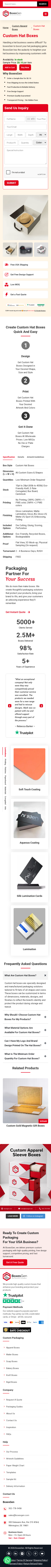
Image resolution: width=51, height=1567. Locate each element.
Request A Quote (14, 1396)
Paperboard (5, 776)
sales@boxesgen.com (18, 1512)
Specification (9, 457)
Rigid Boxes (11, 1379)
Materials (5, 787)
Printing (5, 758)
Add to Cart (10, 67)
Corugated (5, 797)
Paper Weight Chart (15, 1462)
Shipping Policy (40, 1557)
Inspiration (11, 1424)
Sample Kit (11, 1476)
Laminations (5, 749)
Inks (5, 804)
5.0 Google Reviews (40, 310)
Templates (11, 1469)
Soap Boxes (11, 1358)
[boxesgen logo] (15, 1277)
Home (5, 27)
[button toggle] (7, 1560)
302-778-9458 (15, 1505)
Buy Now (25, 67)
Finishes (5, 766)
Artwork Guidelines (35, 457)
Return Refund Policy (33, 1560)
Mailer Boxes (12, 1351)
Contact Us (11, 1417)
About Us (10, 1410)
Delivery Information (15, 1483)
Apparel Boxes (13, 1344)
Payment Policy (15, 1560)
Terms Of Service (24, 1557)
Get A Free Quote (15, 1259)
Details (21, 457)
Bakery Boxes (12, 1365)
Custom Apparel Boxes (19, 28)
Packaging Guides (14, 1403)
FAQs (8, 1431)
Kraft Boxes (11, 1372)
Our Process (12, 1448)
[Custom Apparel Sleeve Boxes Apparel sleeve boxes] (25, 1174)
